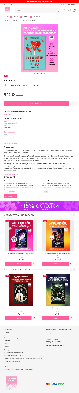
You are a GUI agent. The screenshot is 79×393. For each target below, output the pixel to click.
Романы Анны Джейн (11, 123)
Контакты (7, 340)
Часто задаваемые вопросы (12, 338)
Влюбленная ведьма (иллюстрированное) (21, 253)
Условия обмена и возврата (12, 361)
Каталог (6, 16)
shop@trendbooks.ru (54, 342)
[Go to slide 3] (37, 73)
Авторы (26, 16)
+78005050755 (70, 5)
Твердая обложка (9, 132)
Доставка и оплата (17, 5)
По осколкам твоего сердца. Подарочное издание (58, 254)
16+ (5, 136)
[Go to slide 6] (41, 73)
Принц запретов (21, 308)
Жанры (16, 16)
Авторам (6, 367)
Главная (6, 5)
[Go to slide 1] (34, 73)
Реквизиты (7, 364)
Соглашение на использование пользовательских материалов (23, 358)
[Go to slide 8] (44, 73)
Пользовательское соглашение (13, 352)
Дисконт (37, 17)
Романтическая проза (28, 20)
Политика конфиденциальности (13, 355)
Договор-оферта (9, 350)
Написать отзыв (10, 196)
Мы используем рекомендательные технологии (18, 369)
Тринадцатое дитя (58, 308)
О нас (5, 343)
